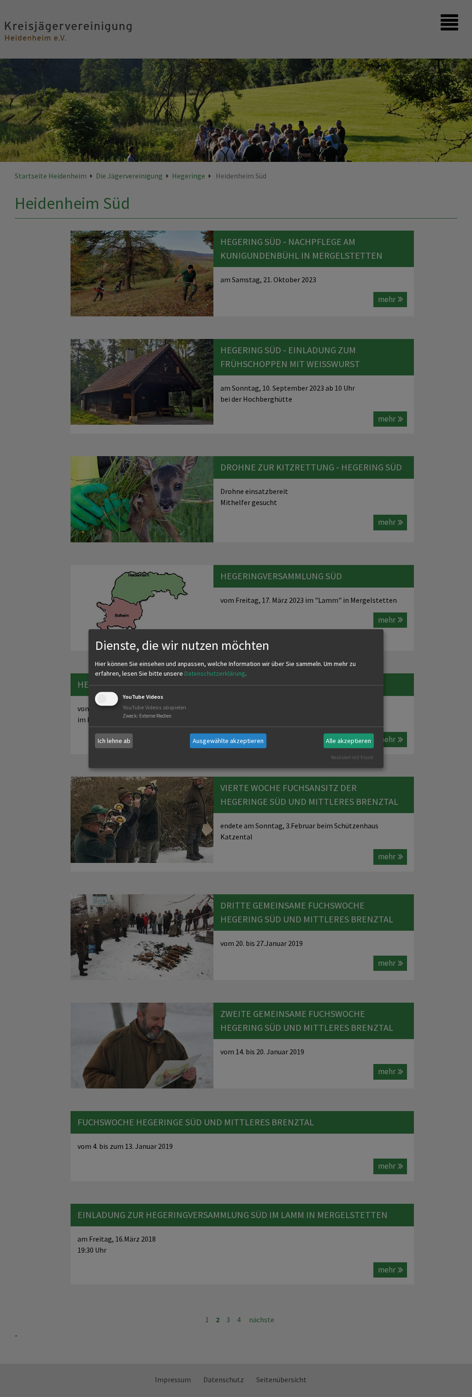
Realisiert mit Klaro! (352, 757)
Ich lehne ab (114, 741)
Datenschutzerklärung (214, 674)
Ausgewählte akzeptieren (228, 741)
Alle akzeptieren (348, 741)
